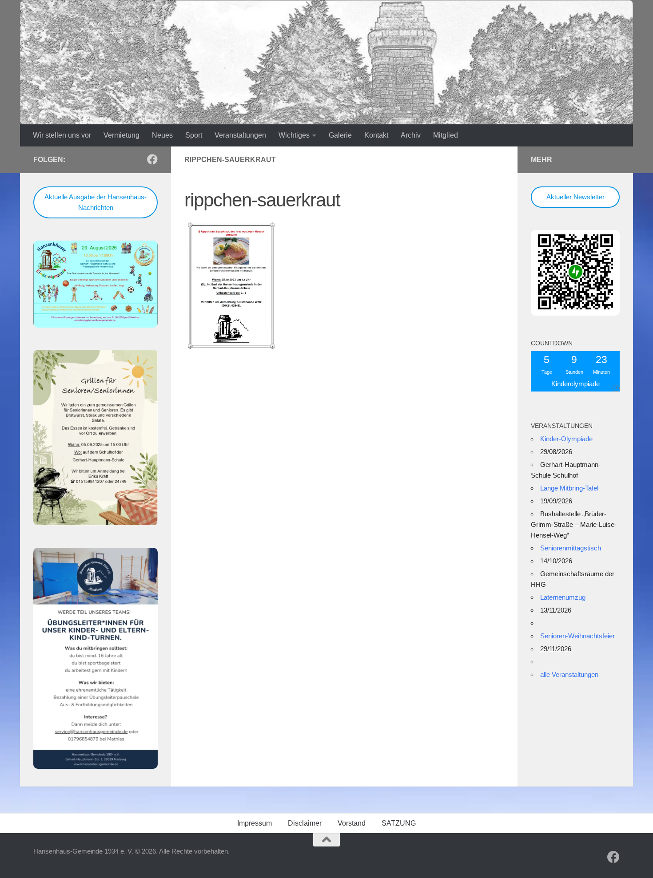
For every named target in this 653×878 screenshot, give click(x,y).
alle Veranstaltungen (569, 674)
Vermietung (121, 135)
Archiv (411, 135)
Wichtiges (294, 135)
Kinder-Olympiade (566, 439)
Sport (193, 135)
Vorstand (352, 823)
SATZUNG (399, 823)
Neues (162, 135)
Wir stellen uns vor (62, 135)
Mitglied (445, 135)
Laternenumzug (562, 597)
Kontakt (376, 135)
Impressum (254, 823)
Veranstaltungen (240, 135)
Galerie (340, 135)
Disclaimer (305, 823)
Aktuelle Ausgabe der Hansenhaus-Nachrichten (95, 202)
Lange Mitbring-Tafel (569, 488)
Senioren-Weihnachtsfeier (577, 636)
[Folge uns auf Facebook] (152, 159)
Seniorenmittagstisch (570, 548)
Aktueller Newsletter (575, 197)
